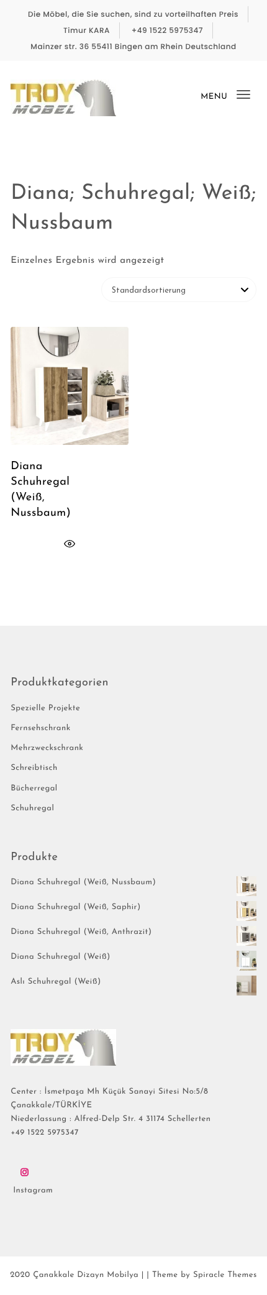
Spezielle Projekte (45, 709)
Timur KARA (86, 30)
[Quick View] (69, 544)
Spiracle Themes (225, 1275)
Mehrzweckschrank (47, 748)
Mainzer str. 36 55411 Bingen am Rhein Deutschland (133, 47)
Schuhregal (32, 809)
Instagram (33, 1191)
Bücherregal (34, 789)
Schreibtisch (34, 768)
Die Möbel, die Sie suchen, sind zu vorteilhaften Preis (133, 14)
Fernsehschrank (40, 729)
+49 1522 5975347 (167, 30)
